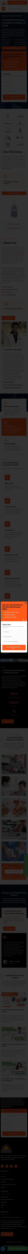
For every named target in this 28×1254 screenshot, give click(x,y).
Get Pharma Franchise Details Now (13, 647)
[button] (25, 603)
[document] (14, 627)
